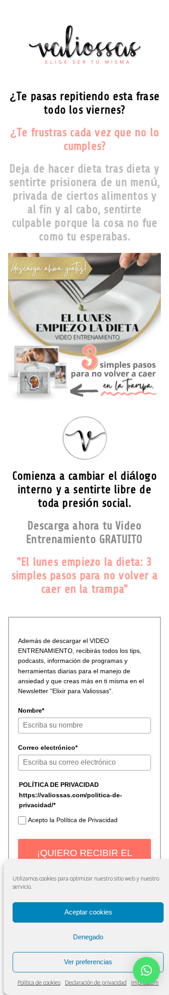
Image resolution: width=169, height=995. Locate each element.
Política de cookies (39, 982)
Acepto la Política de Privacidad (73, 820)
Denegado (88, 937)
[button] (146, 970)
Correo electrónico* (48, 747)
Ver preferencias (88, 962)
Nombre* (31, 710)
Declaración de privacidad (96, 982)
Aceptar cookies (88, 912)
